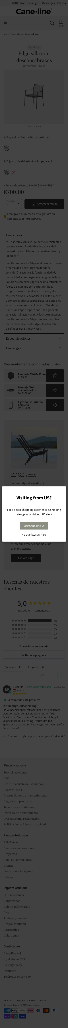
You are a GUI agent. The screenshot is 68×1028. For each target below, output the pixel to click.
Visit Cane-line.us (34, 526)
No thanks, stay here (34, 534)
